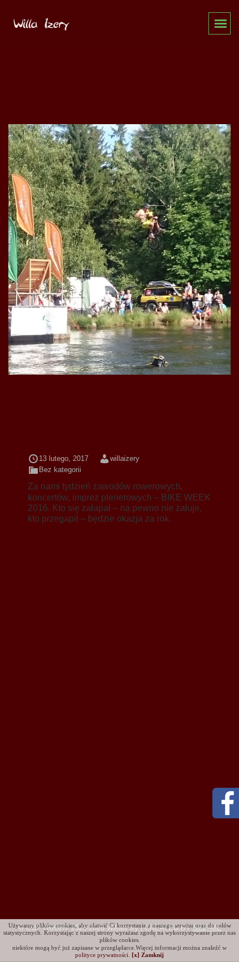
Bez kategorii (60, 469)
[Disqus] (119, 688)
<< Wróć (202, 69)
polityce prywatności (101, 954)
